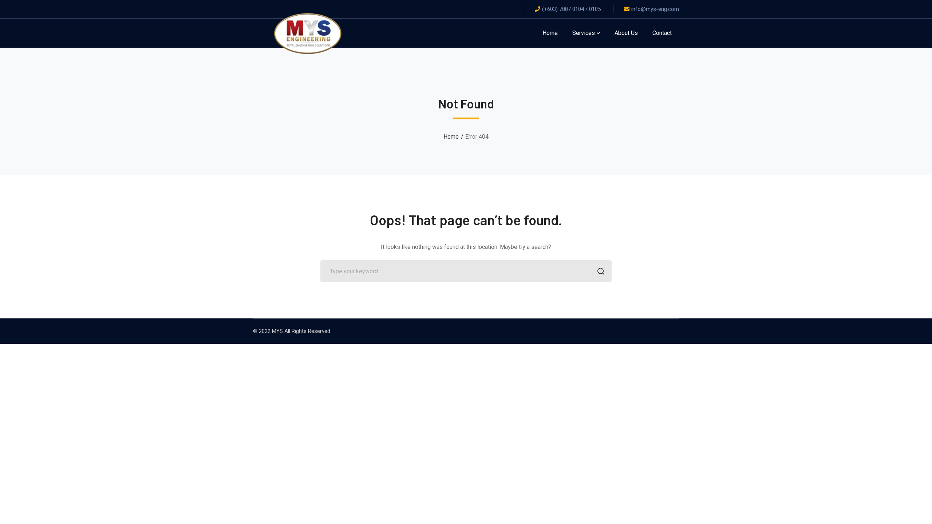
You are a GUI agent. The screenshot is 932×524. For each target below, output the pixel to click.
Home (451, 136)
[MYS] (307, 32)
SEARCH (600, 271)
